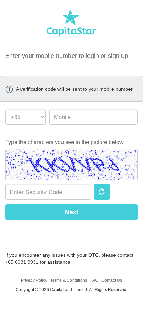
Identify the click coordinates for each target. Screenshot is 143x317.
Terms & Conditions (68, 280)
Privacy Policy (34, 280)
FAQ (94, 280)
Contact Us (111, 280)
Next (71, 212)
